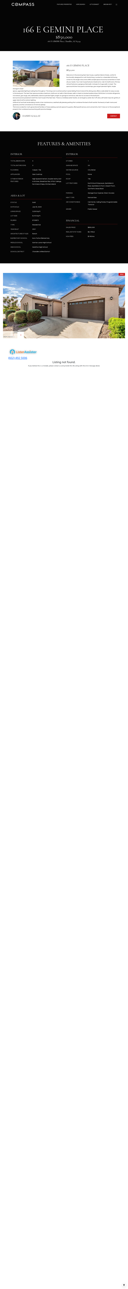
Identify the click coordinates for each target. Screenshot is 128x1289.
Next (20, 335)
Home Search (80, 4)
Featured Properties (64, 4)
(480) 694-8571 (108, 4)
